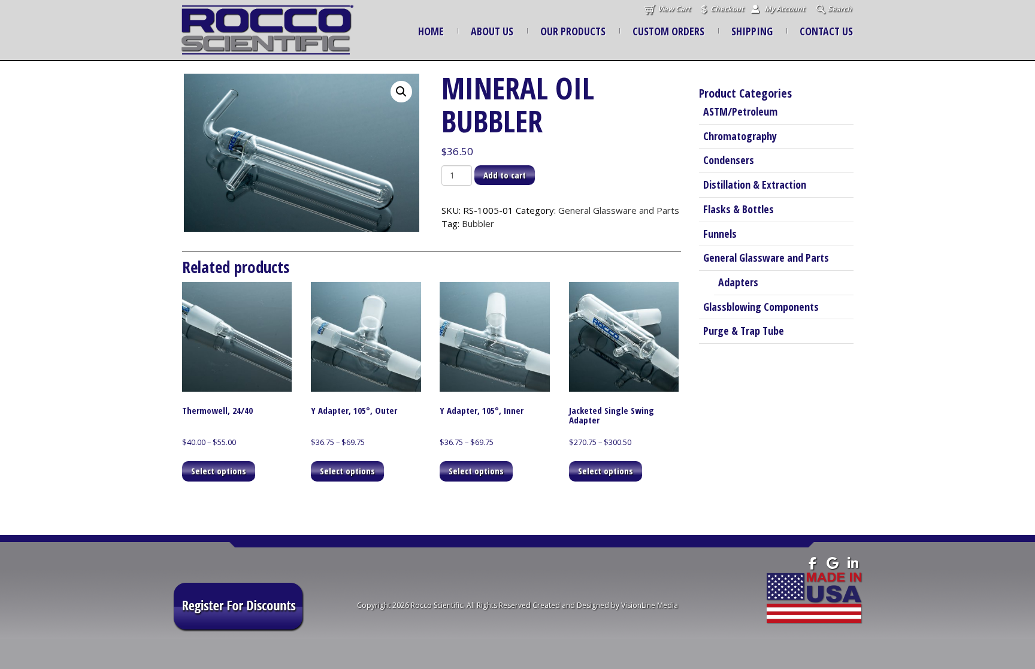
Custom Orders (668, 31)
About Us (492, 31)
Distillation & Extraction (754, 184)
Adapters (738, 282)
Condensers (728, 160)
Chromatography (740, 136)
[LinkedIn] (853, 563)
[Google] (833, 563)
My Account (784, 9)
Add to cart (504, 175)
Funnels (720, 233)
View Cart (674, 9)
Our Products (573, 31)
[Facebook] (812, 563)
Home (431, 31)
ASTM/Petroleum (740, 111)
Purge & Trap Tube (743, 330)
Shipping (752, 31)
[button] (401, 91)
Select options (218, 471)
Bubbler (478, 223)
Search (840, 9)
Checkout (727, 9)
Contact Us (826, 31)
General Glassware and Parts (618, 210)
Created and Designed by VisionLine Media (605, 605)
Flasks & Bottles (738, 209)
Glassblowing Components (761, 306)
